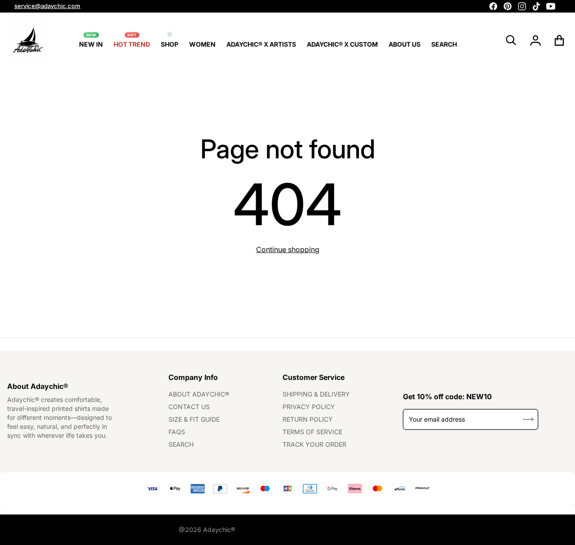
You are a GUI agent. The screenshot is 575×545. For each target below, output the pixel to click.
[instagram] (522, 6)
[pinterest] (507, 6)
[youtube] (550, 6)
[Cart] (559, 40)
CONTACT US (189, 406)
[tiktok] (536, 6)
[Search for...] (511, 40)
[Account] (536, 40)
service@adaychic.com (47, 5)
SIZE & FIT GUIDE (194, 419)
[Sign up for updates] (528, 419)
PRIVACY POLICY (309, 406)
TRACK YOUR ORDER (314, 444)
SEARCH (181, 444)
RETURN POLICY (308, 419)
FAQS (176, 432)
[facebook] (493, 6)
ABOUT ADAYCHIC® (198, 394)
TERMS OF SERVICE (312, 432)
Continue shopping (287, 249)
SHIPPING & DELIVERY (316, 394)
